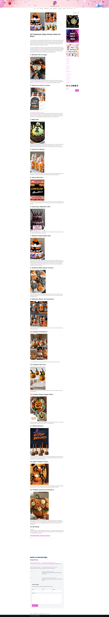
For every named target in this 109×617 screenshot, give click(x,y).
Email (43, 589)
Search (67, 88)
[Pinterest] (67, 86)
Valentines (64, 8)
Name (33, 589)
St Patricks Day (68, 74)
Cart (74, 8)
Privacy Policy (35, 613)
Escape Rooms (46, 8)
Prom (67, 73)
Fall (67, 65)
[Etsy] (69, 86)
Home (35, 8)
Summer (67, 76)
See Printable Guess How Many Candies (37, 112)
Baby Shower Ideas (51, 41)
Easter (68, 8)
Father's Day (68, 66)
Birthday (67, 60)
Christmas (41, 8)
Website (53, 589)
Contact (71, 8)
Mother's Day (68, 71)
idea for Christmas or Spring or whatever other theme (39, 82)
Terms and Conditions (42, 613)
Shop (38, 8)
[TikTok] (75, 86)
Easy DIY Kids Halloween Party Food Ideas (48, 562)
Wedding (67, 82)
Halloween (59, 8)
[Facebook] (71, 86)
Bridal (51, 8)
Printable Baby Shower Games (40, 535)
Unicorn (67, 79)
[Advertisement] (72, 106)
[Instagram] (77, 86)
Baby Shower (55, 8)
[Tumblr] (73, 86)
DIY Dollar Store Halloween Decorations (48, 571)
